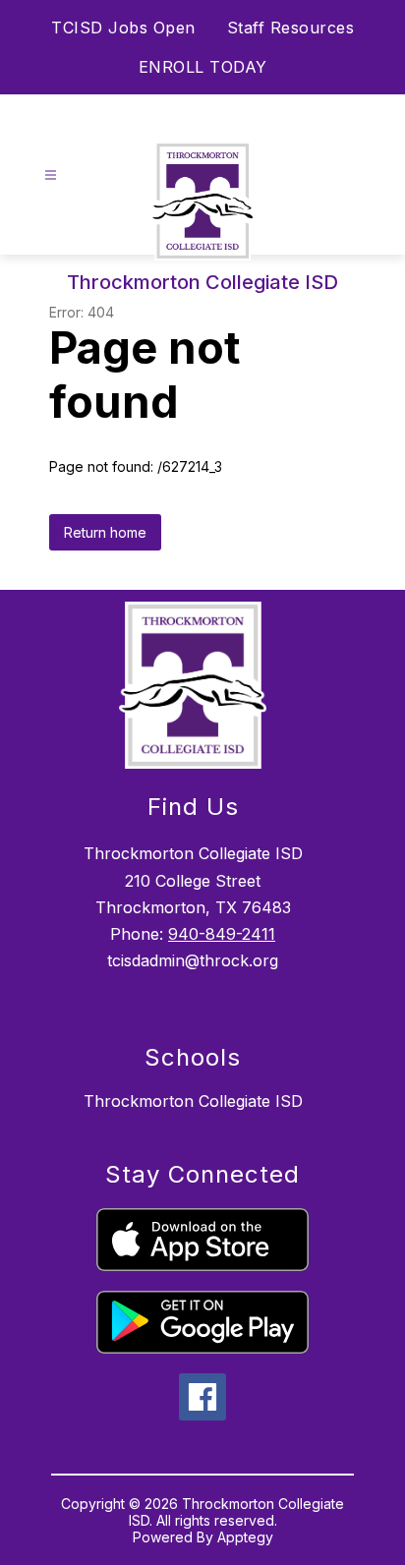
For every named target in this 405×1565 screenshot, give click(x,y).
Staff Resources (291, 27)
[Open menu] (50, 175)
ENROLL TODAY (203, 67)
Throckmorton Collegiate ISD (193, 1101)
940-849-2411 (221, 934)
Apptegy (245, 1537)
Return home (105, 532)
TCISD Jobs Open (123, 27)
